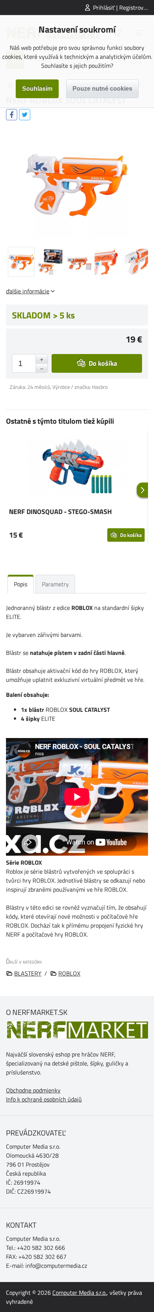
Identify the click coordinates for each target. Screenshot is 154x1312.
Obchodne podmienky (33, 1090)
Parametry (55, 584)
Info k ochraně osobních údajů (44, 1099)
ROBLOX (69, 973)
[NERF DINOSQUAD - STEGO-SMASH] (77, 467)
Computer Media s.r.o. (79, 1292)
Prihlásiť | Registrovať (121, 7)
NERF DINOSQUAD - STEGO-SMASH (60, 512)
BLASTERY (27, 973)
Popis (20, 584)
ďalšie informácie (27, 291)
